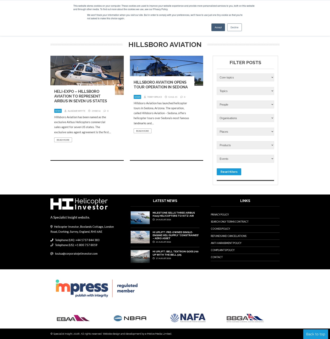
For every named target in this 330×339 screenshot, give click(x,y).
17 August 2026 (163, 258)
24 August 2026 (163, 219)
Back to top (315, 334)
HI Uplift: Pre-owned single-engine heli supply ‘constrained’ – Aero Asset (176, 235)
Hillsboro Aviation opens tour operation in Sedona (161, 84)
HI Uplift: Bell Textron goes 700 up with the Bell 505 (175, 253)
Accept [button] (218, 27)
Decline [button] (235, 27)
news (58, 111)
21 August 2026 (163, 242)
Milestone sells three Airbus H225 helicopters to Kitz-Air (174, 214)
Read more (63, 139)
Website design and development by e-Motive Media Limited (137, 333)
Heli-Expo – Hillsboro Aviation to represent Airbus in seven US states (80, 96)
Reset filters (229, 171)
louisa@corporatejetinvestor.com (76, 253)
